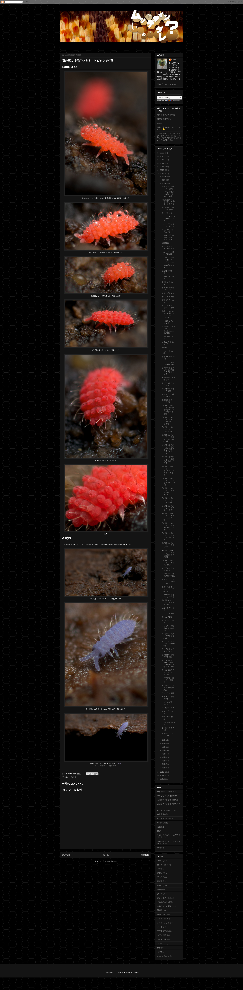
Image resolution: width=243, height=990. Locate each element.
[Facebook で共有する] (95, 773)
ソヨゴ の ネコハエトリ (168, 343)
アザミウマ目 (162, 931)
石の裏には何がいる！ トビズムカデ (168, 562)
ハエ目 (160, 869)
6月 (163, 750)
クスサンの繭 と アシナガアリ (168, 596)
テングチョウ (167, 213)
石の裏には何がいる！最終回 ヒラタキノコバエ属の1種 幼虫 (168, 409)
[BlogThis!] (90, 773)
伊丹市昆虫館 (162, 814)
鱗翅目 (160, 873)
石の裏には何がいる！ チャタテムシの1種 (168, 517)
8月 (163, 743)
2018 (162, 160)
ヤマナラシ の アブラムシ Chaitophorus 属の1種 (168, 330)
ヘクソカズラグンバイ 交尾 (168, 187)
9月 (163, 740)
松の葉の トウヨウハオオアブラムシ (168, 602)
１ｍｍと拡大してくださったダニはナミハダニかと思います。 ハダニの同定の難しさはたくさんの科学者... (169, 136)
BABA (173, 60)
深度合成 (160, 881)
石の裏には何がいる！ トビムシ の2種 (168, 500)
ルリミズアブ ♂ (168, 293)
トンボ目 (160, 943)
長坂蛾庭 (160, 827)
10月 (164, 183)
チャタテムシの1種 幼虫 (168, 378)
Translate (176, 101)
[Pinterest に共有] (97, 773)
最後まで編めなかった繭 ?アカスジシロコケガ (168, 314)
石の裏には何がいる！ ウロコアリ (168, 545)
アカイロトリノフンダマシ (168, 650)
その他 (160, 952)
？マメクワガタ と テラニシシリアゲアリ (168, 581)
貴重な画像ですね (164, 119)
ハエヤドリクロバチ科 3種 (168, 253)
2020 (162, 153)
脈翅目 (160, 910)
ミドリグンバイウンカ (168, 734)
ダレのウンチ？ (168, 708)
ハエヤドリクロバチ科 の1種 (168, 363)
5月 (163, 754)
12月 (164, 176)
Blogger (135, 972)
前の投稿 (145, 855)
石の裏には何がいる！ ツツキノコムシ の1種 (168, 481)
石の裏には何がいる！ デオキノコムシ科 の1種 (168, 438)
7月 (163, 747)
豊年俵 (164, 348)
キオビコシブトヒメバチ (168, 401)
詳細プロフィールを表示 (167, 84)
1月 (163, 768)
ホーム (106, 855)
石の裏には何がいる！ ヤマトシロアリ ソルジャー (168, 526)
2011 (162, 779)
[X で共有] (92, 773)
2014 (162, 174)
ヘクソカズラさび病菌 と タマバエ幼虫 (168, 194)
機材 (159, 948)
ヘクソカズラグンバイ (168, 703)
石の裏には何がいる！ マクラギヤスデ (168, 508)
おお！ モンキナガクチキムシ (168, 225)
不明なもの (161, 914)
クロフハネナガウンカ (168, 384)
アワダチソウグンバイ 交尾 (168, 208)
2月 (163, 764)
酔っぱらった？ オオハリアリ (168, 247)
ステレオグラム (163, 898)
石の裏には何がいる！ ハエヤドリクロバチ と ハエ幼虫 (168, 470)
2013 (162, 772)
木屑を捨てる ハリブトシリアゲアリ (168, 589)
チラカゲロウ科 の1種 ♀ (168, 395)
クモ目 (160, 885)
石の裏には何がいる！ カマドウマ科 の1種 (168, 536)
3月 (163, 761)
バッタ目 (160, 927)
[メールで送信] (87, 773)
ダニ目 (160, 894)
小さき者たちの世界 (165, 818)
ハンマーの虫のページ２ (167, 810)
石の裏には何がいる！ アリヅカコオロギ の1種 (168, 554)
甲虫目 (160, 877)
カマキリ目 (161, 939)
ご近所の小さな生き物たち (167, 800)
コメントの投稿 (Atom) (107, 861)
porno (159, 123)
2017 (162, 163)
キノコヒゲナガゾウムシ (168, 289)
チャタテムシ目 (163, 923)
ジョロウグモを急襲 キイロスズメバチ (168, 237)
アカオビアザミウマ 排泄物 (168, 307)
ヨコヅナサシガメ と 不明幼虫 (168, 680)
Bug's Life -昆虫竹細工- (167, 792)
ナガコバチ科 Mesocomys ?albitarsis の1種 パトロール (168, 663)
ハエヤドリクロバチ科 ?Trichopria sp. (168, 260)
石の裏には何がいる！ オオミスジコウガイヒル (168, 491)
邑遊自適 (160, 848)
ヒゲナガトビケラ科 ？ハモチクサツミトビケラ (168, 371)
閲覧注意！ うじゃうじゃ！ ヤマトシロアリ (168, 202)
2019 (162, 156)
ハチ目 (160, 861)
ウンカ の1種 (167, 617)
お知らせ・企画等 (164, 906)
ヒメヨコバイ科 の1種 (168, 698)
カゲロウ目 (161, 935)
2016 (162, 167)
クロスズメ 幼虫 (168, 614)
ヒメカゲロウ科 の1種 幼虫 (168, 656)
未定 (159, 831)
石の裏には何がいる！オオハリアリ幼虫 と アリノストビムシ (168, 449)
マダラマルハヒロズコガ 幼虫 (168, 575)
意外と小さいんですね (166, 115)
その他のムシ (162, 902)
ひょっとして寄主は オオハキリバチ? (168, 628)
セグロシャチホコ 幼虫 (168, 322)
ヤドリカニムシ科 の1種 (168, 569)
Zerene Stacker (163, 956)
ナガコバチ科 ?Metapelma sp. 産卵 (168, 672)
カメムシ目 (161, 865)
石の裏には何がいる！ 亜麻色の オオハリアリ (168, 460)
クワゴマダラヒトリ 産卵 (168, 390)
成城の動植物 (162, 823)
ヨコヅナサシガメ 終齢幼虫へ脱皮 (168, 687)
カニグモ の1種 (168, 693)
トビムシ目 (72, 777)
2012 (162, 775)
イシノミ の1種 (168, 297)
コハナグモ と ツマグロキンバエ (168, 218)
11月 (164, 180)
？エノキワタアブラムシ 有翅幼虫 (168, 643)
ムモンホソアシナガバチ (168, 231)
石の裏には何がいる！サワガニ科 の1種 (168, 429)
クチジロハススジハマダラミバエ (168, 636)
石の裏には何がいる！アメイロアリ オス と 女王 (168, 420)
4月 (163, 757)
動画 (159, 889)
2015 (162, 170)
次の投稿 (66, 855)
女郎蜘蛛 (165, 243)
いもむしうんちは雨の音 (167, 796)
